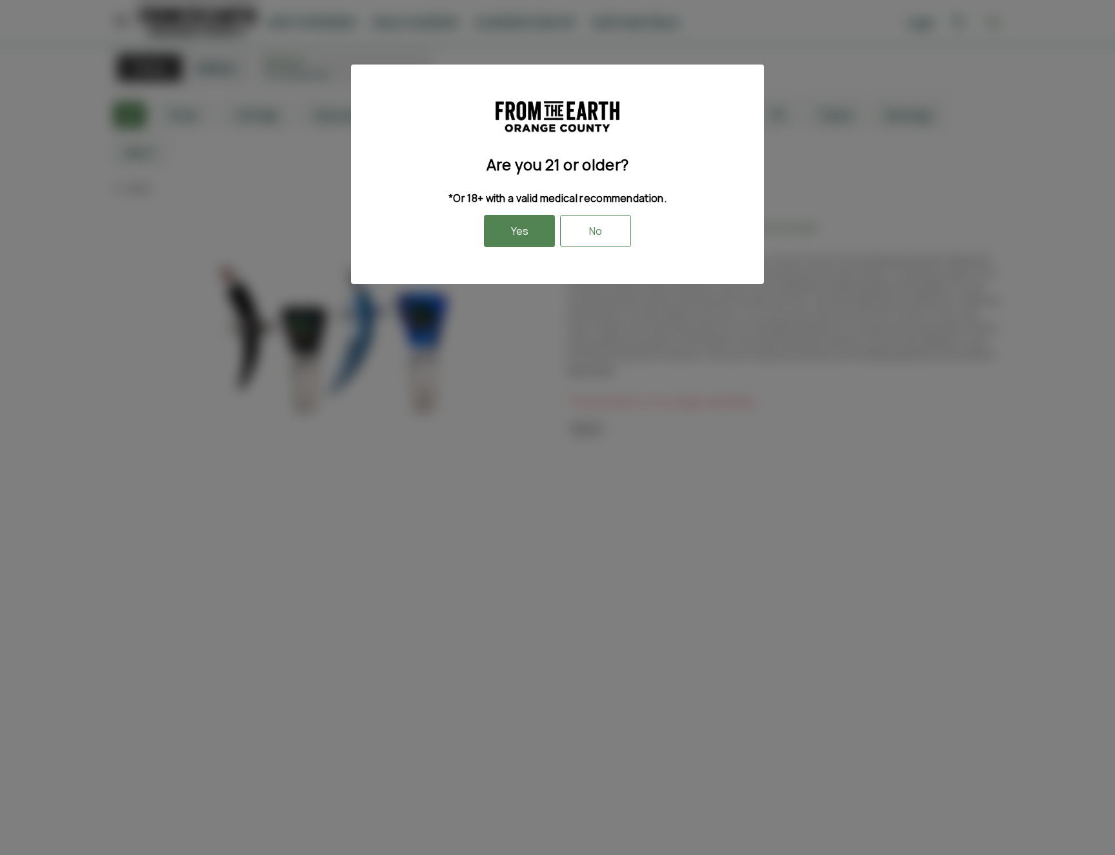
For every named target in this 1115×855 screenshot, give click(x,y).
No (595, 231)
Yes (519, 231)
